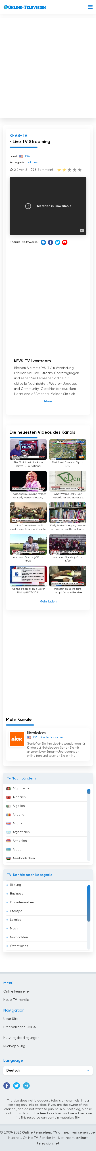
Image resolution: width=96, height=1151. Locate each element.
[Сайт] (43, 242)
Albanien (19, 797)
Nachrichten (19, 937)
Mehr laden (48, 601)
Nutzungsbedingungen (21, 1038)
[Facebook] (50, 242)
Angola (18, 823)
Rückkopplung (14, 1046)
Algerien (19, 805)
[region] (48, 824)
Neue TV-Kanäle (16, 1000)
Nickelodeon (36, 732)
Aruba (17, 849)
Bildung (15, 884)
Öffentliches (19, 946)
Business (16, 893)
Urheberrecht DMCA (19, 1027)
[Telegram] (26, 1085)
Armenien (20, 840)
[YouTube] (64, 242)
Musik (14, 928)
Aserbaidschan (24, 858)
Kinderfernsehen (22, 902)
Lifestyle (16, 911)
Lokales (15, 919)
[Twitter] (57, 242)
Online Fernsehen (17, 991)
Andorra (18, 814)
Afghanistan (22, 788)
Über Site (11, 1019)
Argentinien (21, 832)
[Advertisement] (48, 67)
